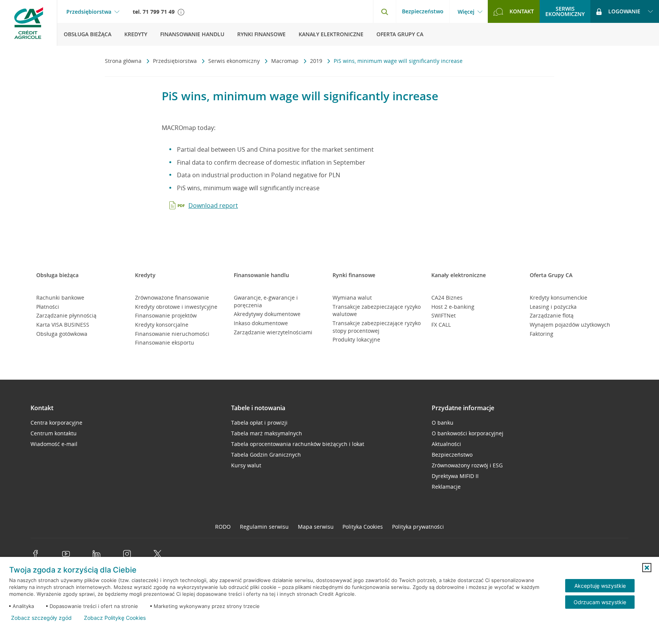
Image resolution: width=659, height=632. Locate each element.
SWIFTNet (443, 315)
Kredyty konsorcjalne (161, 324)
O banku (442, 422)
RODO (223, 526)
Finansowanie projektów (166, 315)
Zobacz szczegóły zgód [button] (41, 618)
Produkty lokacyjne (356, 339)
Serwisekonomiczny (565, 11)
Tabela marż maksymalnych (266, 433)
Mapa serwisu (316, 526)
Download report (213, 205)
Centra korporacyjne (56, 422)
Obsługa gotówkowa (61, 333)
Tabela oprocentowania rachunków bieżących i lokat (297, 444)
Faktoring (541, 333)
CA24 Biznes (447, 297)
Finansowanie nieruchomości (172, 333)
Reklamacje (446, 486)
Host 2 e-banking (452, 306)
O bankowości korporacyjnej (467, 433)
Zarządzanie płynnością (66, 315)
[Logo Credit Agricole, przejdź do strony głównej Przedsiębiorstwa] (28, 23)
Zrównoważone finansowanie (172, 297)
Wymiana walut (352, 297)
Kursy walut (246, 465)
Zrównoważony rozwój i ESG (467, 465)
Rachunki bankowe (60, 297)
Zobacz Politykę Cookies (115, 618)
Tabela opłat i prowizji (259, 422)
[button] (647, 568)
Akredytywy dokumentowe (267, 314)
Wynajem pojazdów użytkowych (570, 324)
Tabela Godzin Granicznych (266, 454)
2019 (317, 60)
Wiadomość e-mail (54, 444)
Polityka (362, 526)
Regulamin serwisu (264, 526)
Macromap (285, 60)
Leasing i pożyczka (553, 306)
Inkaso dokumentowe (261, 323)
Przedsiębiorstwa (88, 12)
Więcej (466, 12)
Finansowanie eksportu (164, 342)
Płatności (47, 306)
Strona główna (124, 60)
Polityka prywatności (418, 526)
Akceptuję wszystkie (600, 585)
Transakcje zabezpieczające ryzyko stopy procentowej (377, 326)
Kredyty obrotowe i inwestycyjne (176, 306)
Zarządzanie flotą (552, 315)
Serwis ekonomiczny (234, 60)
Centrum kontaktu (54, 433)
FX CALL (441, 324)
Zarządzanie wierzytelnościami (273, 332)
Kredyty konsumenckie (558, 297)
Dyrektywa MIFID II (455, 476)
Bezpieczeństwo (423, 11)
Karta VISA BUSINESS (62, 324)
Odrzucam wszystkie (600, 602)
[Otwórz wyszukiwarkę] (384, 11)
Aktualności (446, 444)
